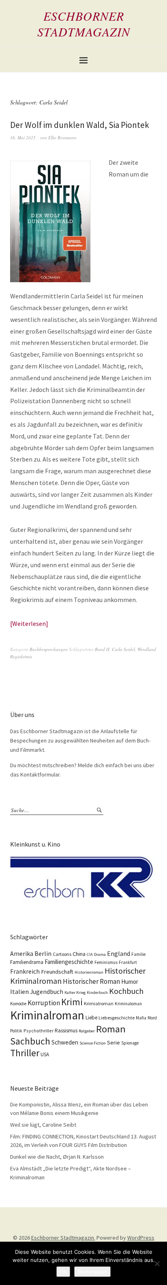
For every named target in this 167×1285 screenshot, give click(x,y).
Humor (129, 981)
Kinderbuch (97, 992)
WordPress (140, 1237)
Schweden (64, 1042)
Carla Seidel (123, 649)
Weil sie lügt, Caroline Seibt (43, 1124)
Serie (113, 1042)
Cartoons (62, 954)
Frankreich (25, 971)
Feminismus (106, 962)
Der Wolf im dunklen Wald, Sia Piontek (79, 124)
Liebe (91, 1017)
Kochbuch (126, 991)
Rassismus (66, 1030)
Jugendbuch (46, 992)
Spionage (130, 1043)
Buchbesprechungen (49, 649)
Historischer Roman (91, 981)
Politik (16, 1031)
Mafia (141, 1018)
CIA (90, 954)
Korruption (44, 1002)
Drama (100, 954)
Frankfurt (128, 962)
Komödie (18, 1003)
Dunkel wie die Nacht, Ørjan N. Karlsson (57, 1156)
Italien (19, 991)
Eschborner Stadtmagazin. (63, 1237)
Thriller (24, 1053)
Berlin (42, 953)
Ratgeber (87, 1031)
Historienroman (89, 972)
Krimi (72, 1002)
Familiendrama (26, 962)
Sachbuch (30, 1041)
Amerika (21, 953)
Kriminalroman (47, 1015)
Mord (152, 1018)
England (118, 953)
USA (45, 1054)
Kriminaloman (128, 1003)
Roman (111, 1029)
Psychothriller (39, 1031)
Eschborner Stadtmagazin (83, 24)
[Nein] (157, 1263)
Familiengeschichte (69, 962)
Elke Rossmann (62, 137)
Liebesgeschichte (116, 1018)
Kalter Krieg (75, 992)
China (79, 953)
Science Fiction (92, 1043)
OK (63, 1271)
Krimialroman (98, 1003)
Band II (102, 649)
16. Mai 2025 (23, 137)
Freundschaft (57, 971)
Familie (138, 954)
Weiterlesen (29, 623)
